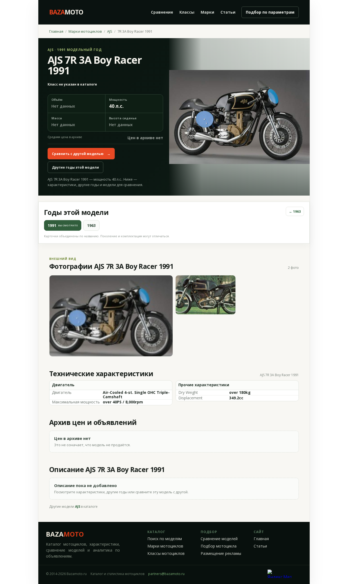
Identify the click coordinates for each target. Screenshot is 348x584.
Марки (207, 12)
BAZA (65, 534)
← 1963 (295, 211)
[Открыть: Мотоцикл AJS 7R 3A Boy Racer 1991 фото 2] (205, 295)
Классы (186, 12)
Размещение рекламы (221, 553)
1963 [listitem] (91, 225)
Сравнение (162, 12)
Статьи (227, 12)
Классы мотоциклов (166, 553)
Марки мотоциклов (85, 31)
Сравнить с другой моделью (81, 153)
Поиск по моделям (164, 538)
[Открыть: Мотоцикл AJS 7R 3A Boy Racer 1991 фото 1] (111, 316)
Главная (56, 31)
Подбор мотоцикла (219, 546)
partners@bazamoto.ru (166, 573)
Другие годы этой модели (75, 167)
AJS (109, 31)
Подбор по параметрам (270, 12)
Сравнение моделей (219, 538)
